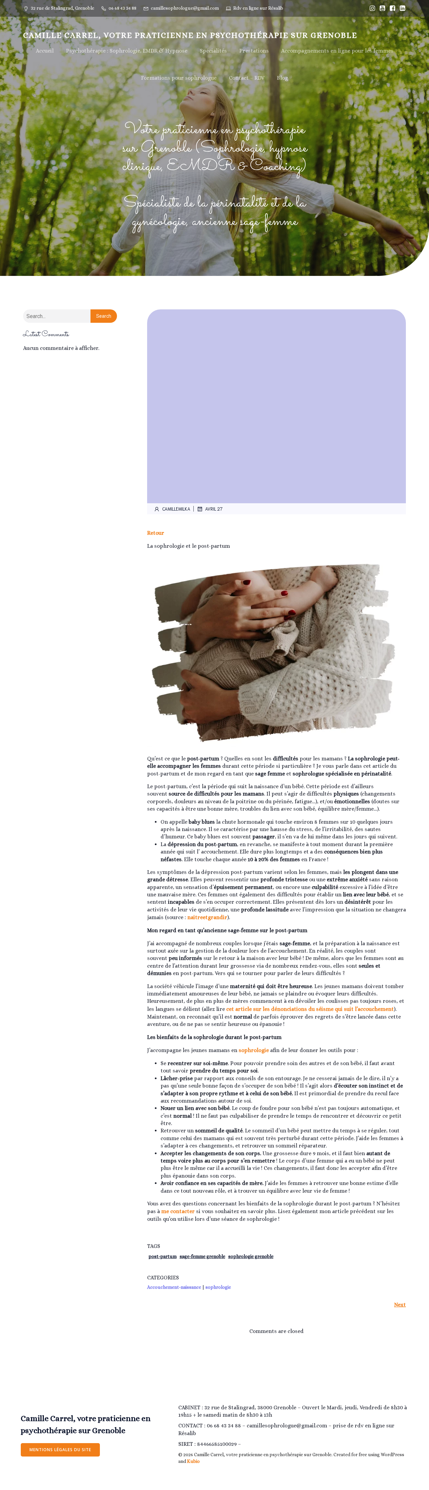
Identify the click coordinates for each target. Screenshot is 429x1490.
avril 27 (214, 509)
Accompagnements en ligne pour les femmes (337, 51)
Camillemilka (176, 509)
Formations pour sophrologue (179, 78)
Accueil (45, 51)
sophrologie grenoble (250, 1256)
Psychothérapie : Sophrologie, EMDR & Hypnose (126, 51)
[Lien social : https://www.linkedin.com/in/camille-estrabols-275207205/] (401, 8)
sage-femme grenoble (202, 1256)
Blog (282, 78)
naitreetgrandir (207, 917)
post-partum (162, 1256)
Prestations (254, 51)
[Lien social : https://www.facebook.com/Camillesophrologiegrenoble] (391, 8)
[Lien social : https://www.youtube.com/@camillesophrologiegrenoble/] (381, 8)
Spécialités (213, 51)
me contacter (178, 1211)
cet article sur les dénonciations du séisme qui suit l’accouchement (310, 1009)
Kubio (193, 1461)
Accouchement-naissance (174, 1287)
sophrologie (254, 1050)
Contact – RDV (246, 78)
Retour (155, 533)
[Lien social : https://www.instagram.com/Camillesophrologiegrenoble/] (371, 8)
